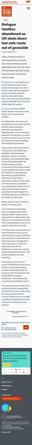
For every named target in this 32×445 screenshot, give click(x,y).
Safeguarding (7, 386)
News (6, 20)
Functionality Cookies (10, 328)
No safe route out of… (20, 316)
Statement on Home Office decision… (16, 312)
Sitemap (4, 389)
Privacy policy (7, 382)
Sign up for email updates (10, 398)
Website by (6, 432)
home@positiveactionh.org (12, 427)
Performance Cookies (10, 330)
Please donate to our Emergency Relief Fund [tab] (10, 2)
